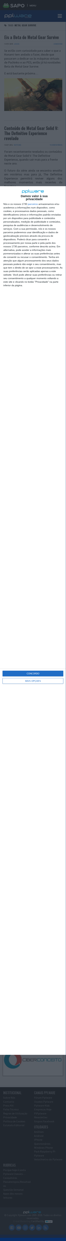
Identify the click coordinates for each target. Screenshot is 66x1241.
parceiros (33, 204)
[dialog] (33, 620)
